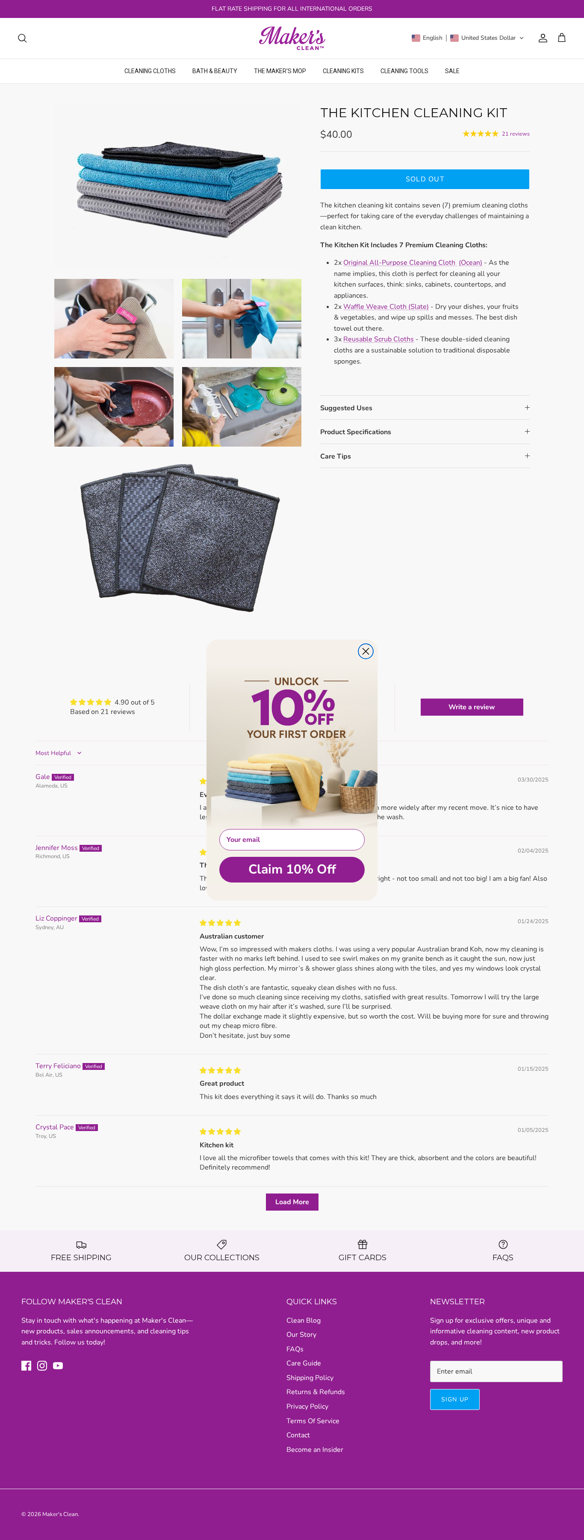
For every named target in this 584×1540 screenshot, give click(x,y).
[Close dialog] (365, 651)
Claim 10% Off (292, 869)
